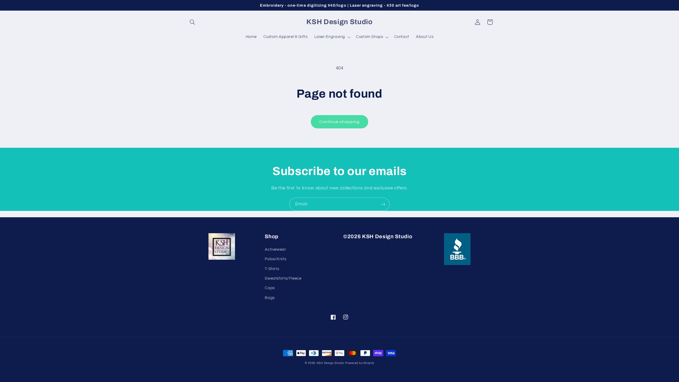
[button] (192, 22)
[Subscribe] (383, 204)
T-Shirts (272, 269)
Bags (270, 298)
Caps (270, 288)
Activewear (275, 249)
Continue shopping (339, 122)
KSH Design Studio (331, 363)
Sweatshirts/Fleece (283, 278)
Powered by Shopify (359, 363)
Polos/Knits (275, 259)
